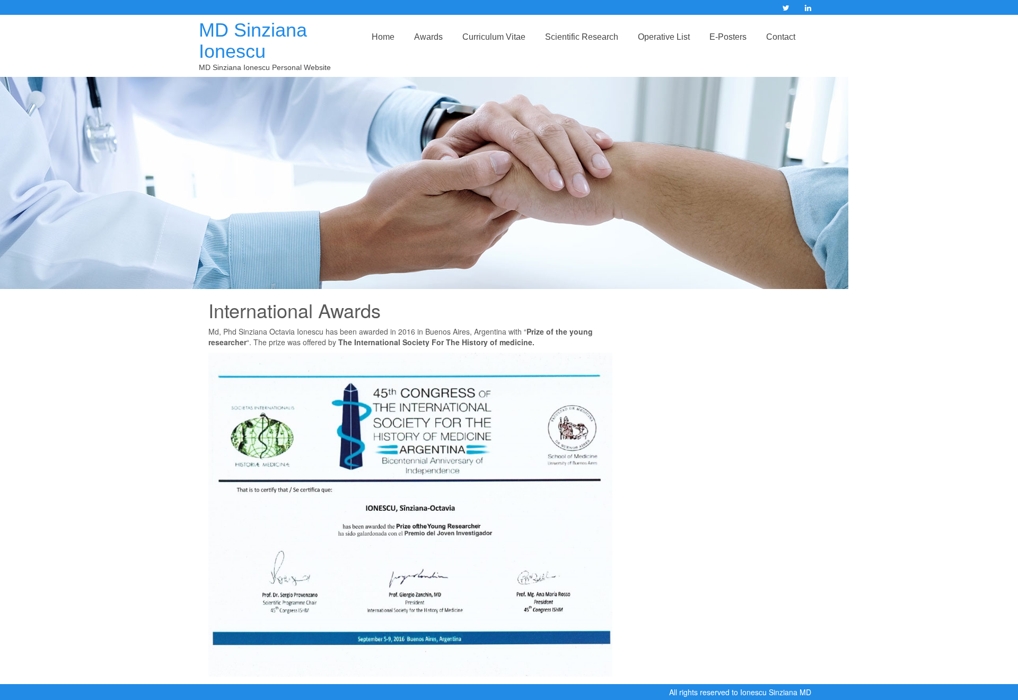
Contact (780, 36)
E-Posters (728, 36)
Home (383, 36)
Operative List (664, 36)
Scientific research (581, 36)
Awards (428, 36)
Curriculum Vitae (493, 36)
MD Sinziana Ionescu (253, 40)
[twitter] (786, 8)
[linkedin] (808, 8)
